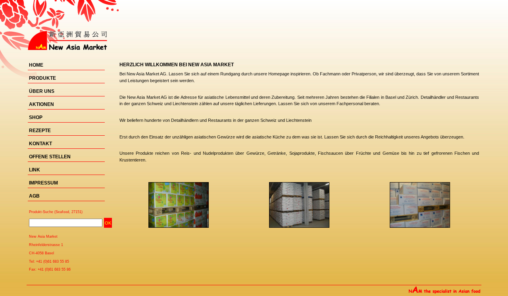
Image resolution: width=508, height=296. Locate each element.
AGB (34, 196)
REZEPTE (40, 130)
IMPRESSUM (43, 183)
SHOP (35, 117)
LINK (34, 170)
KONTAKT (40, 143)
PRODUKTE (42, 78)
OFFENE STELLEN (50, 157)
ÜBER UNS (41, 91)
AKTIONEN (41, 104)
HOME (36, 65)
